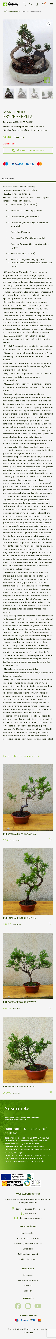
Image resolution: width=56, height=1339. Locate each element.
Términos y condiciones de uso (28, 1243)
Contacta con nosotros (28, 1238)
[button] (24, 4)
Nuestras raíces (28, 1233)
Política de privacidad (28, 1254)
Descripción (8, 178)
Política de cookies (28, 1259)
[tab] (28, 179)
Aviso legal (28, 1249)
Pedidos (28, 1285)
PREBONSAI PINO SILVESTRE (19, 833)
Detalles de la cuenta (28, 1280)
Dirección (28, 1291)
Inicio (10, 11)
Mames (17, 11)
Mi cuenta (28, 1275)
